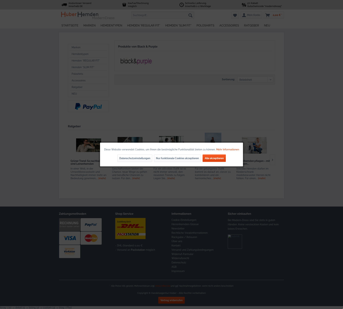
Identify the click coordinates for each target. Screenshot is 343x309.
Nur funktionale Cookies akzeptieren (177, 158)
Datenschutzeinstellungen (134, 158)
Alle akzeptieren (214, 158)
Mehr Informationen (227, 149)
